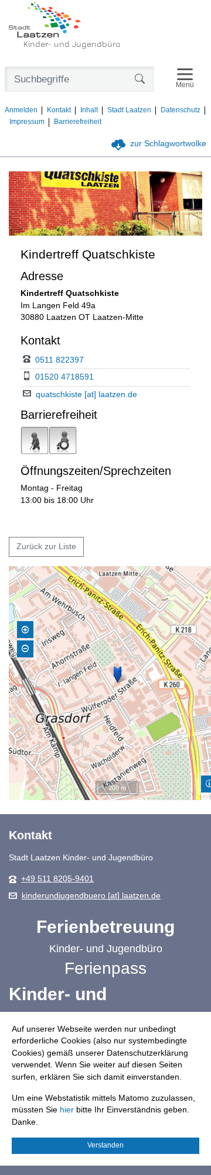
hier (67, 1109)
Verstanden (105, 1145)
